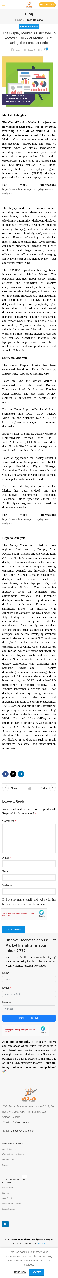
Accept (36, 1272)
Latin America (8, 1209)
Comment (9, 820)
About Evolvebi (9, 1149)
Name (6, 857)
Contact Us (7, 1165)
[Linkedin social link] (21, 774)
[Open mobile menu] (4, 5)
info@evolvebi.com (22, 1122)
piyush (18, 50)
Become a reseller (10, 1159)
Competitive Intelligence (13, 1154)
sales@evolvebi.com (23, 1130)
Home (18, 19)
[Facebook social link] (5, 774)
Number (6, 1002)
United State (7, 1188)
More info (20, 1272)
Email (6, 871)
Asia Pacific (7, 1198)
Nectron (41, 1243)
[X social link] (13, 774)
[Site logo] (29, 4)
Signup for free (29, 1018)
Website (7, 885)
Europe (5, 1193)
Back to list (29, 788)
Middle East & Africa (11, 1204)
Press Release (47, 5)
